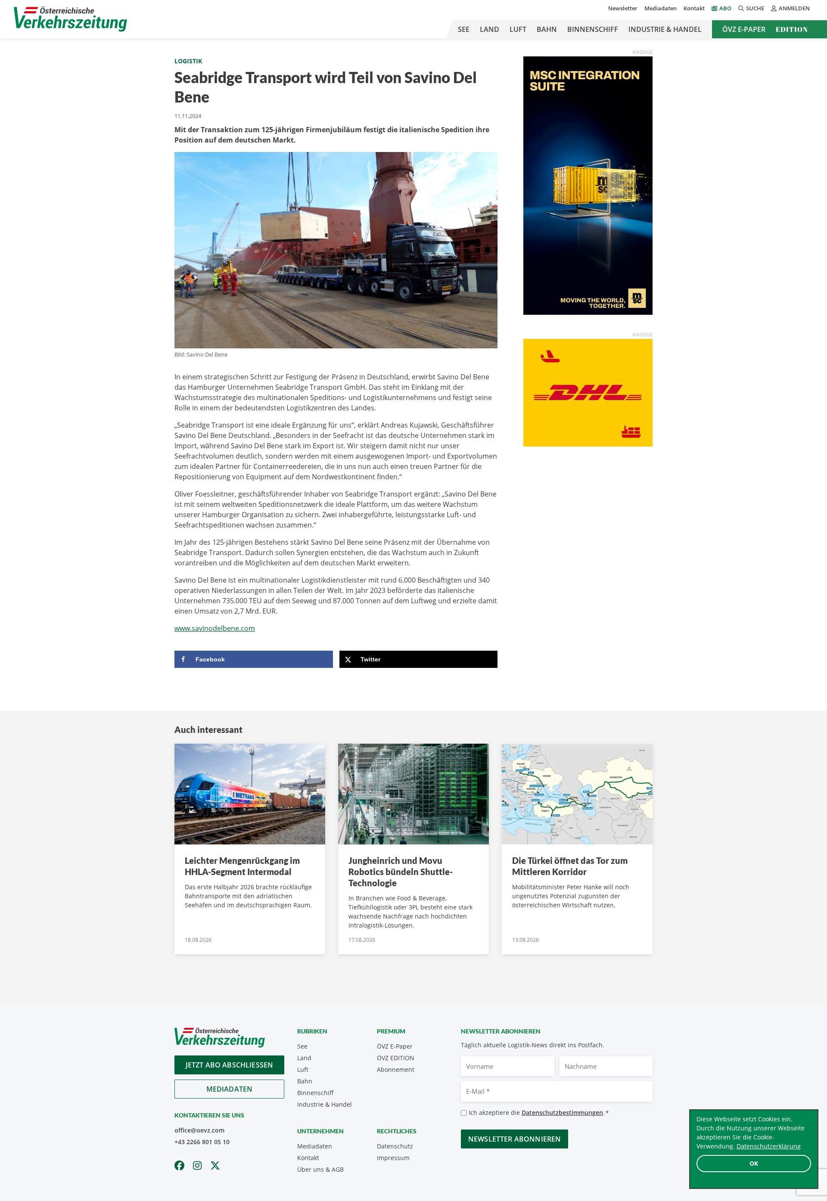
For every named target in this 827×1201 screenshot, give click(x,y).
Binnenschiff (592, 29)
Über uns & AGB (320, 1169)
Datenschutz (395, 1146)
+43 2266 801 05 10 (202, 1142)
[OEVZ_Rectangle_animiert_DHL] (588, 392)
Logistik (188, 61)
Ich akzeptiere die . (539, 1112)
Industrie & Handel (665, 29)
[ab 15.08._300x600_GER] (588, 184)
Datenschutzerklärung (769, 1146)
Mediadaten (660, 8)
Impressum (393, 1158)
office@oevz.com (199, 1130)
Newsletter (622, 8)
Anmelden (794, 8)
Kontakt (694, 8)
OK (753, 1163)
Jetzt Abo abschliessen (230, 1065)
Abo (725, 8)
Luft (518, 29)
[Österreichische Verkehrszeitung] (70, 19)
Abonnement (395, 1069)
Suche (755, 8)
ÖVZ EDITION (395, 1058)
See (463, 29)
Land (489, 29)
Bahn (547, 29)
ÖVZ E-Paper (743, 29)
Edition (792, 29)
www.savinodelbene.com (214, 628)
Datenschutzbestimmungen (562, 1112)
